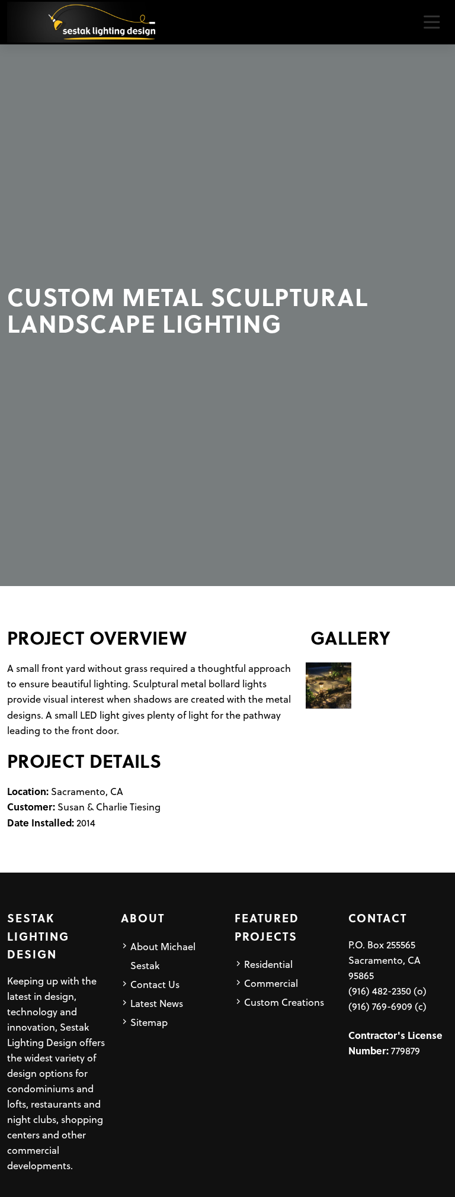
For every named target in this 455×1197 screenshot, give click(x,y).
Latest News (156, 1003)
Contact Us (155, 984)
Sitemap (149, 1022)
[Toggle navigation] (431, 22)
